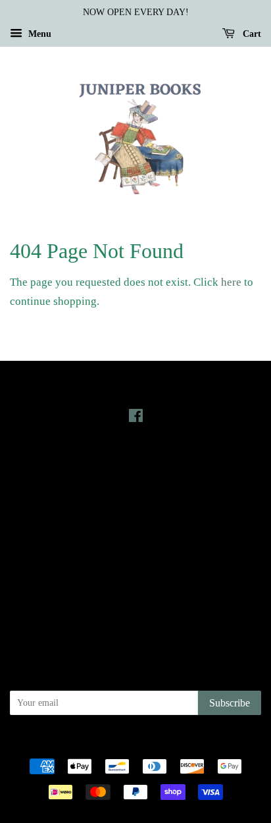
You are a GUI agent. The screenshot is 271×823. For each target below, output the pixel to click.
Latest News (136, 463)
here (231, 282)
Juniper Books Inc (131, 743)
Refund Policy (135, 574)
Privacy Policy (136, 555)
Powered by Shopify (208, 743)
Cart (250, 34)
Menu (38, 34)
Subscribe (229, 702)
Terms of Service (136, 592)
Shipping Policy (136, 611)
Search (135, 536)
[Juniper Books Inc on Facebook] (135, 418)
